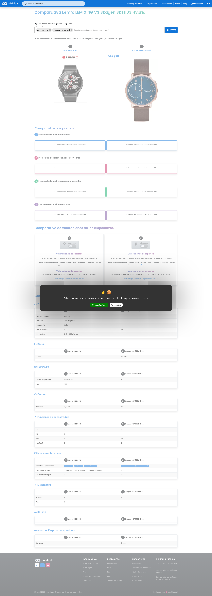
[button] (44, 30)
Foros (177, 4)
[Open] (162, 30)
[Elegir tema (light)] (208, 4)
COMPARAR (171, 30)
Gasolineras (167, 4)
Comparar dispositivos (42, 27)
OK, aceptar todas (99, 305)
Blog (185, 4)
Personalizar (116, 305)
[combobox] (115, 30)
